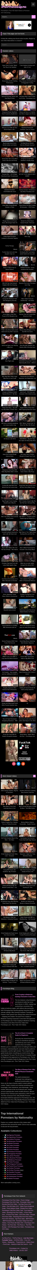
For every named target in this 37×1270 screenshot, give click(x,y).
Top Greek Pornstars (12, 1149)
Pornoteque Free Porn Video (11, 1200)
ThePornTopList (17, 1238)
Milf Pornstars (30, 1218)
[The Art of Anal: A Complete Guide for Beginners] (7, 1045)
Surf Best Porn (6, 1238)
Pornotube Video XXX (27, 1202)
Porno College (25, 1200)
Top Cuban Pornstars (12, 1145)
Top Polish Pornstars (12, 1162)
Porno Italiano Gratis (13, 1208)
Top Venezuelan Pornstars (14, 1174)
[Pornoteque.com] (15, 5)
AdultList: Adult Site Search (19, 1244)
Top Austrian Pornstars (13, 1139)
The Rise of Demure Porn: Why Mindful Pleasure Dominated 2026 (25, 1071)
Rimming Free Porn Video (15, 1212)
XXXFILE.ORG (18, 1240)
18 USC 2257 (23, 1250)
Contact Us (24, 1248)
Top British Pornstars (12, 1143)
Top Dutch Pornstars (12, 1147)
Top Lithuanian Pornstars (14, 1158)
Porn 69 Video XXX (13, 1206)
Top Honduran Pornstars (13, 1151)
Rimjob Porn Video (26, 1208)
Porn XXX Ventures (8, 1218)
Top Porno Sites (20, 1218)
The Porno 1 (21, 1225)
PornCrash (6, 1244)
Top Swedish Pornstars (13, 1172)
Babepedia (11, 1242)
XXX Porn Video (24, 1214)
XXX (30, 1244)
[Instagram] (14, 763)
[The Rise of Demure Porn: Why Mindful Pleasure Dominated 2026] (7, 1081)
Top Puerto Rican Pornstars (14, 1166)
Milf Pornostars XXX (9, 1221)
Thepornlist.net (20, 1242)
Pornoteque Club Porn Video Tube (12, 1210)
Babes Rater (30, 1242)
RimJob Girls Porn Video (9, 1204)
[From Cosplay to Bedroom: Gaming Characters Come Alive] (7, 1006)
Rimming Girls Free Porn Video (22, 1216)
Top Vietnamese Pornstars (14, 1176)
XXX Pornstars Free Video (16, 1227)
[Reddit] (23, 763)
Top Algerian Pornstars (13, 1135)
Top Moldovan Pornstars (13, 1160)
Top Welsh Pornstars (12, 1178)
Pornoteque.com (14, 1248)
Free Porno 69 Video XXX (15, 1223)
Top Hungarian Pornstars (14, 1153)
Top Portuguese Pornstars (14, 1164)
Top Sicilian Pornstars (13, 1170)
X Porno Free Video (12, 1214)
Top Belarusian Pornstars (14, 1141)
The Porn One (11, 1225)
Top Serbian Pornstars (13, 1168)
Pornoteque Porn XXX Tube (10, 1202)
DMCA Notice (13, 1250)
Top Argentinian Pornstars (14, 1137)
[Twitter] (18, 763)
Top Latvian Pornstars (13, 1156)
